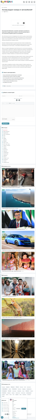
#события (3, 394)
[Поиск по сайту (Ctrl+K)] (2, 417)
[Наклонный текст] (4, 103)
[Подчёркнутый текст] (6, 103)
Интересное (5, 159)
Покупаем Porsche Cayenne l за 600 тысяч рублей (11, 76)
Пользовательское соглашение (8, 408)
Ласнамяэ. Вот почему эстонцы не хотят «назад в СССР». (13, 79)
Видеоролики (5, 132)
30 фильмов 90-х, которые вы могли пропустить (10, 296)
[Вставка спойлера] (14, 103)
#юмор (3, 396)
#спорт (10, 394)
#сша (13, 394)
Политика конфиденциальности (8, 411)
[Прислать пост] (26, 2)
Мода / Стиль (5, 142)
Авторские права (5, 407)
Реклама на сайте (6, 405)
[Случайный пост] (24, 2)
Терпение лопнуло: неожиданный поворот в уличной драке (13, 187)
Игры (4, 135)
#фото (20, 394)
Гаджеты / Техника (6, 145)
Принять (24, 408)
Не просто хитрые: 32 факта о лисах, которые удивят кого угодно (13, 317)
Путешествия (5, 153)
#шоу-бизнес (24, 394)
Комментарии (5, 402)
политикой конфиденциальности (15, 417)
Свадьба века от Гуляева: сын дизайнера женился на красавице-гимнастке (15, 229)
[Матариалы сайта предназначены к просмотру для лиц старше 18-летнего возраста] (5, 414)
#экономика (29, 394)
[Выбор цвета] (11, 103)
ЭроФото (4, 141)
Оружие (4, 146)
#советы (7, 394)
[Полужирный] (3, 103)
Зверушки (5, 151)
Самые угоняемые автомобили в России (10, 80)
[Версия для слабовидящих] (29, 2)
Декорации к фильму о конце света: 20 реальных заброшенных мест (14, 359)
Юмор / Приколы (6, 131)
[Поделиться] (24, 23)
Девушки (5, 139)
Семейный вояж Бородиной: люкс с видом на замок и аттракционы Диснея (16, 380)
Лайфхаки (5, 155)
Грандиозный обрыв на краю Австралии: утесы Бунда (11, 208)
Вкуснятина (5, 149)
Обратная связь (5, 404)
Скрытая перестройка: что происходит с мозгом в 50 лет (12, 338)
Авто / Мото (5, 7)
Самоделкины (5, 152)
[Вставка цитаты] (12, 103)
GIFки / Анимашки (6, 134)
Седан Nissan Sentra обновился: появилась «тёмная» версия (12, 250)
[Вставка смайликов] (9, 103)
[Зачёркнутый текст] (7, 103)
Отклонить (18, 408)
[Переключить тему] (34, 2)
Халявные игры (6, 162)
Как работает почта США (7, 82)
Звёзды (4, 138)
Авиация (4, 148)
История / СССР (6, 158)
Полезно (4, 160)
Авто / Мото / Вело (6, 144)
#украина (17, 394)
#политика (4, 392)
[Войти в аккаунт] (32, 2)
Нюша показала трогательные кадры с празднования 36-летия (13, 271)
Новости (4, 156)
